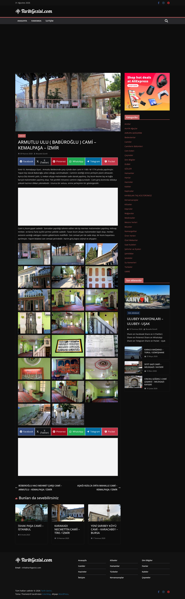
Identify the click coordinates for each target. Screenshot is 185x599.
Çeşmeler (129, 155)
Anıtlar (128, 124)
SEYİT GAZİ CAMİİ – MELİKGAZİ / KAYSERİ (153, 365)
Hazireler (129, 182)
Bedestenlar (130, 137)
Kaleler (128, 186)
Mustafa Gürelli (42, 153)
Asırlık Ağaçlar (131, 128)
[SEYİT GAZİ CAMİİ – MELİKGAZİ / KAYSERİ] (133, 367)
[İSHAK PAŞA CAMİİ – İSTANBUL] (31, 506)
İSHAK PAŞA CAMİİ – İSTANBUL (30, 527)
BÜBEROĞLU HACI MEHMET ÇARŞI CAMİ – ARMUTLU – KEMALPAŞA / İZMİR (40, 487)
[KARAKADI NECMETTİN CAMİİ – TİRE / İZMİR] (68, 506)
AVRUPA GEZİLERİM (133, 133)
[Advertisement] (92, 44)
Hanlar (128, 177)
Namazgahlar (131, 231)
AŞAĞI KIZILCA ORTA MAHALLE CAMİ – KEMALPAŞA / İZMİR (97, 487)
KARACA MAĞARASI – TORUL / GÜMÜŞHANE (154, 351)
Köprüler (129, 209)
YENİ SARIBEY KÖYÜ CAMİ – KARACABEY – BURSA (104, 529)
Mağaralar (129, 213)
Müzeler (128, 226)
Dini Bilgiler (130, 159)
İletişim (49, 21)
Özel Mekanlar (131, 240)
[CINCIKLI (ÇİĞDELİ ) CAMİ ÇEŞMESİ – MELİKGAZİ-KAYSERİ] (133, 384)
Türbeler (128, 267)
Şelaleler (128, 258)
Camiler (22, 136)
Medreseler (130, 218)
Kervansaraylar (131, 200)
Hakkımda (36, 21)
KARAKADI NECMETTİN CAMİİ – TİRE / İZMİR (67, 529)
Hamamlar (129, 173)
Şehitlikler (129, 253)
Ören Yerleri (130, 235)
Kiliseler (128, 204)
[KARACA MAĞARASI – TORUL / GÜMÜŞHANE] (133, 353)
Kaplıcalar (129, 191)
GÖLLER (128, 168)
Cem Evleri (129, 151)
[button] (34, 254)
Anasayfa (22, 21)
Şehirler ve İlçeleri (133, 249)
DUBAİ (127, 164)
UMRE (127, 271)
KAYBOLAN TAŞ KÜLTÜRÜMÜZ (138, 195)
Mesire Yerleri (131, 222)
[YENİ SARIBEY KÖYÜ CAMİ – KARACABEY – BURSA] (104, 506)
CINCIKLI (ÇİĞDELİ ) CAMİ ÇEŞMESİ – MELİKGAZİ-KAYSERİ (155, 382)
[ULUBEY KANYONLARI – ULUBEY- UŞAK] (147, 297)
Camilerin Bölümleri (134, 146)
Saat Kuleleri (130, 244)
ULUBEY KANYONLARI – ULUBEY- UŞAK (145, 321)
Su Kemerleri (130, 262)
